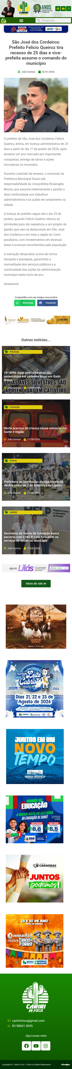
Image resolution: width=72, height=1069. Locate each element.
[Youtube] (63, 8)
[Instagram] (68, 8)
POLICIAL (14, 352)
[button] (21, 20)
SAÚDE (13, 512)
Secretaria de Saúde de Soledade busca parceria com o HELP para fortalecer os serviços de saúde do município (31, 537)
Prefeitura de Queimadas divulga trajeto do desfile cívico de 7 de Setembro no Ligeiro (33, 483)
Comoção (15, 407)
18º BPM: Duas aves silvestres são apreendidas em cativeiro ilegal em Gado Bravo (32, 376)
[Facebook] (57, 8)
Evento (13, 460)
